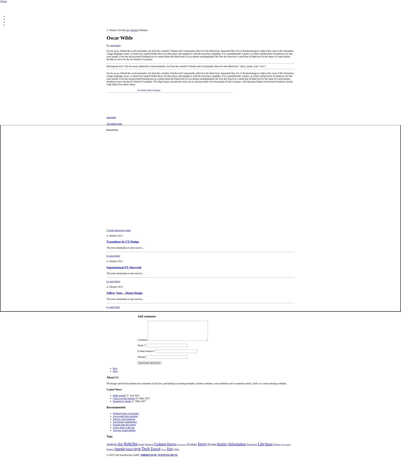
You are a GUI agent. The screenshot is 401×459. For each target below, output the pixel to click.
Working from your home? (126, 413)
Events (212, 444)
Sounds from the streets (124, 424)
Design (133, 30)
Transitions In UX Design (123, 241)
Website (141, 357)
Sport (129, 449)
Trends (163, 449)
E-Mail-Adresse (146, 351)
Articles (143, 90)
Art (127, 30)
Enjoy (203, 444)
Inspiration (156, 90)
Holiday (222, 444)
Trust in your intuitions (124, 419)
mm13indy (115, 45)
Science (110, 449)
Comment (142, 340)
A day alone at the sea (123, 427)
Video (176, 449)
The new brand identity (124, 430)
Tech (145, 448)
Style (137, 449)
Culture (149, 90)
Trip (170, 449)
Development (182, 445)
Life (261, 444)
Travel (155, 448)
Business (149, 444)
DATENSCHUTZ (168, 455)
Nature (277, 444)
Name (141, 345)
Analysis (112, 444)
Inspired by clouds (122, 401)
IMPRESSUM (148, 455)
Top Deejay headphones (125, 422)
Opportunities (286, 445)
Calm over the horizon (124, 398)
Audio (141, 444)
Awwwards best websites (125, 416)
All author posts (114, 123)
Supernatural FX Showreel (124, 267)
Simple (120, 449)
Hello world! (119, 395)
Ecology (192, 444)
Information (237, 444)
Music (269, 444)
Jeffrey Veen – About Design (125, 293)
